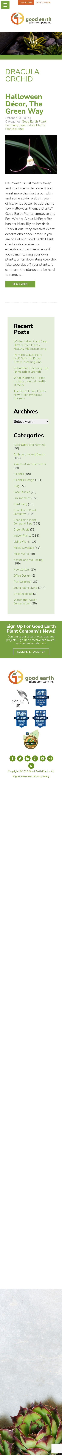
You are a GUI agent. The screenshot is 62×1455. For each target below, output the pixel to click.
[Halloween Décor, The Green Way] (31, 175)
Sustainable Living (25, 588)
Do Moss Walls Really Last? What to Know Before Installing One (28, 358)
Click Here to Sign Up (31, 652)
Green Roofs (21, 530)
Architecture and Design (29, 454)
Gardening (20, 504)
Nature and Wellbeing (28, 560)
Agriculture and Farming (29, 445)
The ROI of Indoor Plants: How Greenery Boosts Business (30, 394)
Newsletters (22, 570)
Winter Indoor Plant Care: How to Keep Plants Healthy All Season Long (30, 345)
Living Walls (22, 542)
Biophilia (19, 474)
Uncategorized (23, 594)
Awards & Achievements (30, 464)
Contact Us (26, 2)
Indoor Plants (36, 125)
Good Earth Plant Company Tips (25, 123)
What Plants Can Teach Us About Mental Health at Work (30, 381)
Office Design (22, 576)
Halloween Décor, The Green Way (24, 104)
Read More (20, 284)
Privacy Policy (41, 776)
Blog (17, 486)
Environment (22, 498)
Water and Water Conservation (25, 602)
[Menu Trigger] (5, 5)
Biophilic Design (24, 480)
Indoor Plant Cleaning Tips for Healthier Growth (31, 370)
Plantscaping (14, 129)
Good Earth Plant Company (25, 512)
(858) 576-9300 (43, 2)
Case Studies (22, 492)
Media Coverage (24, 548)
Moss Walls (21, 554)
